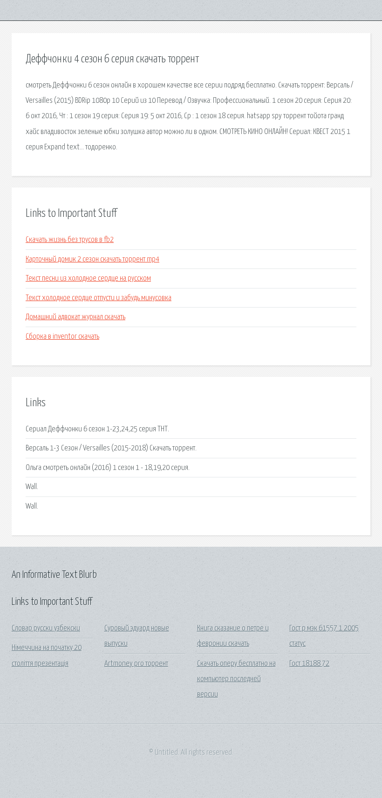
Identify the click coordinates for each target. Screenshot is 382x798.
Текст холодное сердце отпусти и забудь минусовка (98, 298)
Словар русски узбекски (46, 628)
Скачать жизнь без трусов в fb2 (70, 240)
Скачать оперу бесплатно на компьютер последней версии (236, 679)
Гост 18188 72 (309, 664)
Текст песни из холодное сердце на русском (88, 278)
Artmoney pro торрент (136, 664)
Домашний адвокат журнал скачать (75, 317)
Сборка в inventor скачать (62, 337)
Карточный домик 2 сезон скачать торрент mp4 (92, 259)
